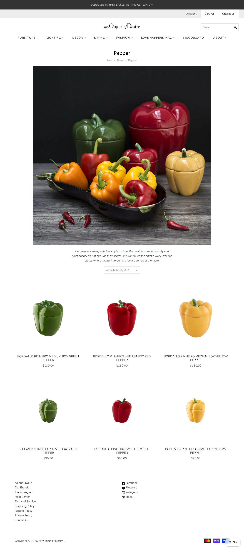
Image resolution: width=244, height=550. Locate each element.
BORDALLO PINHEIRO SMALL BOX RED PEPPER (122, 451)
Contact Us (22, 520)
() (209, 14)
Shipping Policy (24, 506)
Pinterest (131, 488)
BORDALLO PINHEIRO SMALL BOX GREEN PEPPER (48, 451)
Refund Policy (23, 511)
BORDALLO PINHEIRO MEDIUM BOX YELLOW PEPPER (196, 358)
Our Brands (22, 488)
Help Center (22, 497)
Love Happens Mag (156, 38)
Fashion (123, 38)
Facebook (131, 483)
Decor (77, 38)
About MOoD (23, 483)
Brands (121, 60)
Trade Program (24, 492)
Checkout (228, 14)
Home (111, 60)
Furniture (26, 38)
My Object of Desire (51, 541)
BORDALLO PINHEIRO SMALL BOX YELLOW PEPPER (195, 451)
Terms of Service (25, 501)
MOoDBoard (193, 38)
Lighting (54, 38)
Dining (99, 38)
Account (191, 14)
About (218, 38)
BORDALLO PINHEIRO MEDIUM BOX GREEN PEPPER (48, 358)
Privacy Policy (23, 515)
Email (129, 497)
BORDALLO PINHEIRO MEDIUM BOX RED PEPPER (122, 358)
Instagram (131, 492)
